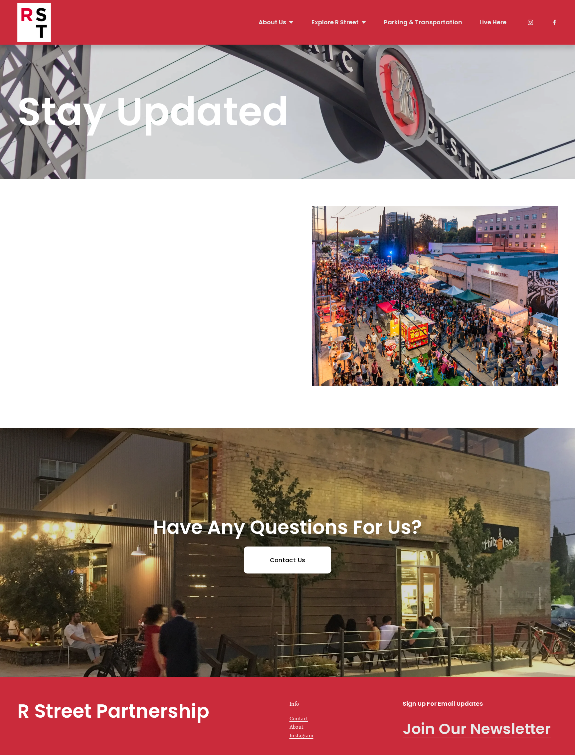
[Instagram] (530, 22)
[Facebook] (554, 22)
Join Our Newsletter (477, 729)
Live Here (492, 22)
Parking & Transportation (423, 22)
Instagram (301, 735)
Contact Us (287, 560)
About (296, 727)
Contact (298, 718)
